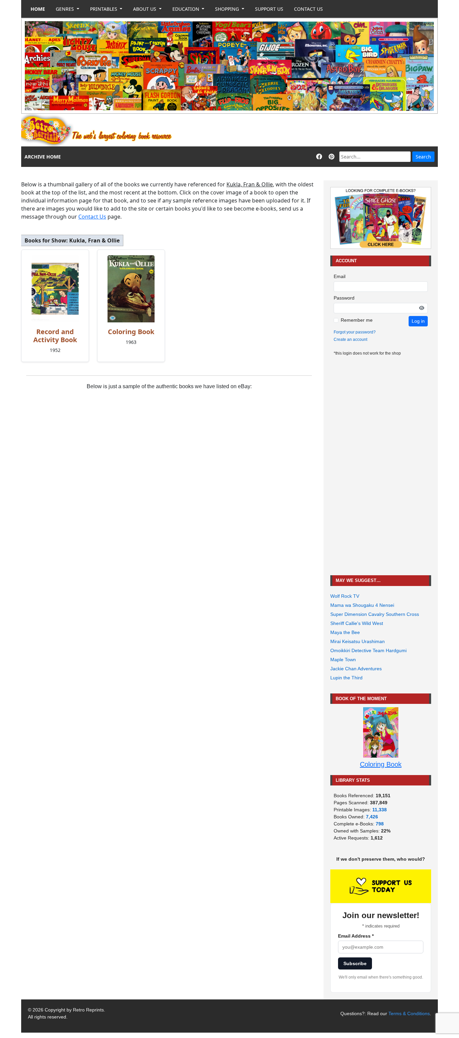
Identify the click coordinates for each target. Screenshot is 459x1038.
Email (339, 276)
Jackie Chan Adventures (356, 668)
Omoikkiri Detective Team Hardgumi (368, 650)
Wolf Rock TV (344, 596)
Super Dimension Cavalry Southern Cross (374, 614)
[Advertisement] (315, 130)
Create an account (350, 339)
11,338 (379, 809)
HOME (38, 9)
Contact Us (92, 216)
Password (344, 298)
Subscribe (355, 963)
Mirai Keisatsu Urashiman (357, 641)
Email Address (356, 936)
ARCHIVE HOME (43, 156)
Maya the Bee (345, 632)
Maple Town (343, 659)
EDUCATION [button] (186, 9)
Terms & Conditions (409, 1013)
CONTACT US (308, 9)
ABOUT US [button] (145, 9)
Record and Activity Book (55, 335)
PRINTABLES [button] (104, 9)
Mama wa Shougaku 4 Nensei (362, 605)
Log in (418, 321)
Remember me (357, 320)
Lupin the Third (346, 677)
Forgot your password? (355, 332)
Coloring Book (131, 331)
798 (380, 823)
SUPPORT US (269, 9)
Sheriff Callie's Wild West (356, 623)
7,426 (372, 816)
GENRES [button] (65, 9)
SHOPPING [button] (227, 9)
